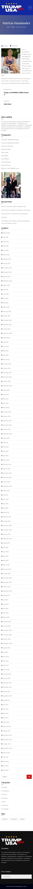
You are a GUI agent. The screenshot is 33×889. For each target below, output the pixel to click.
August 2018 (6, 648)
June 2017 (6, 709)
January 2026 (6, 263)
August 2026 (6, 233)
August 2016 (6, 752)
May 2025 (5, 298)
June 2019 (6, 604)
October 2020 (6, 534)
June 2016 (6, 761)
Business (4, 787)
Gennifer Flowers (5, 165)
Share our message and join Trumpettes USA (13, 206)
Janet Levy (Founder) (7, 146)
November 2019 (7, 582)
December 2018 (7, 630)
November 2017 (7, 687)
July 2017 (5, 704)
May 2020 (5, 556)
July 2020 (5, 547)
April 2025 (5, 302)
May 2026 (5, 246)
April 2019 (5, 613)
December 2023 (7, 372)
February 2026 (7, 259)
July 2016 (5, 757)
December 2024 (7, 320)
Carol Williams (5, 159)
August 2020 (6, 543)
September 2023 (7, 385)
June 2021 (6, 499)
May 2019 (5, 608)
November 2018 (7, 634)
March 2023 (6, 407)
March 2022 (6, 460)
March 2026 (6, 254)
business (5, 819)
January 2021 (6, 521)
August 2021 (6, 490)
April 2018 (5, 665)
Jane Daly (4, 217)
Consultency (5, 791)
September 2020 (7, 538)
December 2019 (7, 578)
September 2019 (7, 591)
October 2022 (6, 429)
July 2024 (5, 342)
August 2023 (6, 390)
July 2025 (5, 289)
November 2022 (7, 425)
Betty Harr (7, 104)
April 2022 (5, 455)
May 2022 (5, 451)
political (22, 819)
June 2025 (6, 294)
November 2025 (7, 272)
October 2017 (6, 691)
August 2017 (6, 700)
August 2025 (6, 285)
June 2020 (6, 551)
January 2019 (6, 626)
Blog (13, 27)
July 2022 (5, 442)
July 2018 (5, 652)
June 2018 (6, 656)
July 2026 (5, 237)
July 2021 (5, 495)
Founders (5, 798)
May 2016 (5, 765)
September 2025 (7, 281)
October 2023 (6, 381)
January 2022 (6, 468)
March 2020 (6, 565)
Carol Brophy (4, 155)
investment (14, 819)
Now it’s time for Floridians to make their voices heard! (15, 210)
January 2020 (6, 573)
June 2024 (6, 346)
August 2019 (6, 595)
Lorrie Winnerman (6, 162)
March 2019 (6, 617)
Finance (4, 794)
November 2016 (7, 739)
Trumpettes (15, 46)
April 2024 (5, 355)
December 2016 (7, 735)
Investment (5, 805)
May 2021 (5, 503)
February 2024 (7, 364)
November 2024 (7, 324)
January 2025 (6, 316)
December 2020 (7, 525)
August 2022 (6, 438)
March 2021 (6, 512)
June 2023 (6, 394)
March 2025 (6, 307)
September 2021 (7, 486)
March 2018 (6, 669)
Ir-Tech (25, 886)
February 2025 (7, 311)
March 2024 (6, 359)
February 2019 (7, 621)
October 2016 (6, 744)
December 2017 (7, 682)
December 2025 (7, 267)
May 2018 (5, 661)
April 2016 (5, 770)
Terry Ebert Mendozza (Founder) (10, 143)
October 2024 (6, 329)
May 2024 (5, 350)
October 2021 (6, 482)
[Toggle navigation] (30, 7)
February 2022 (7, 464)
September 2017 (7, 696)
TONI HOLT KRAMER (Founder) (10, 139)
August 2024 (6, 337)
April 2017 (5, 717)
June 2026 (6, 241)
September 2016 (7, 748)
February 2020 (7, 569)
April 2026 (5, 250)
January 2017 (6, 730)
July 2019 (5, 599)
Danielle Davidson (6, 149)
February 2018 (7, 674)
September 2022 (7, 433)
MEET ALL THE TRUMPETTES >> (10, 168)
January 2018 (6, 678)
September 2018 (7, 643)
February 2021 (7, 516)
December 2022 (7, 420)
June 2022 (6, 447)
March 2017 (6, 722)
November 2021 (7, 477)
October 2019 (6, 586)
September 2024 (7, 333)
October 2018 (6, 639)
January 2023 (6, 416)
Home (8, 27)
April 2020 (5, 560)
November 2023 (7, 377)
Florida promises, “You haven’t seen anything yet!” (14, 213)
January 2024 (6, 368)
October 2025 (6, 276)
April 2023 (5, 403)
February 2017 (7, 726)
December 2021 (7, 473)
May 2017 (5, 713)
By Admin (5, 46)
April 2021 (5, 508)
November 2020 (7, 530)
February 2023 (7, 412)
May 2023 (5, 399)
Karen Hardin (4, 152)
